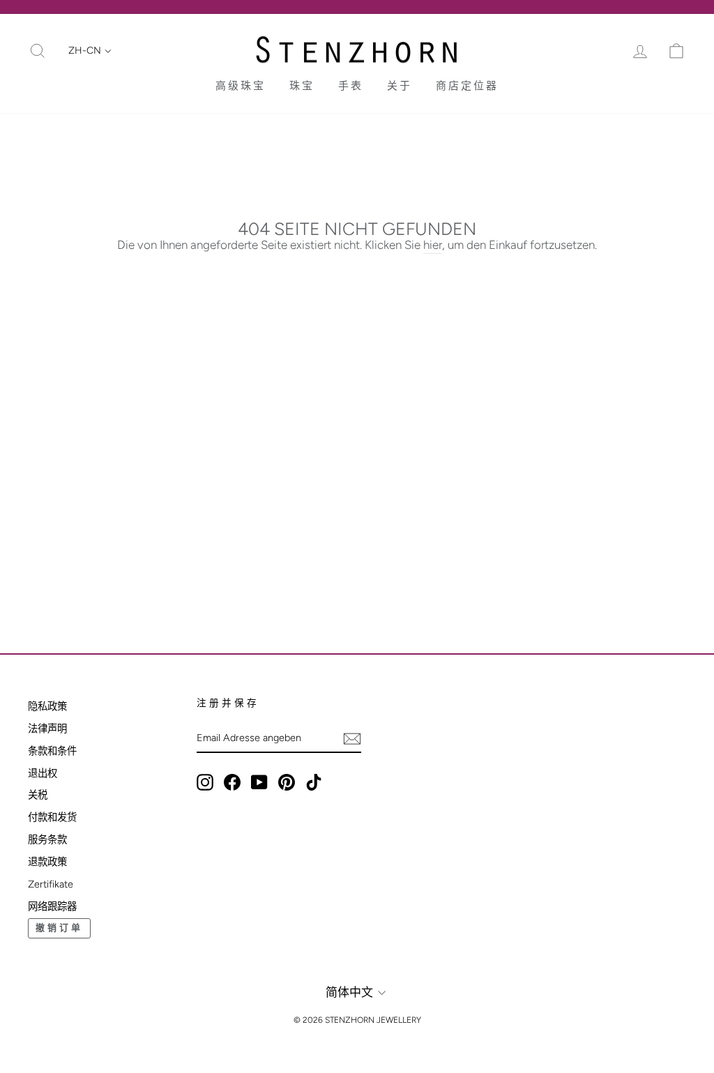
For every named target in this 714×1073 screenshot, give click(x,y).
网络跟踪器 (52, 906)
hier (432, 245)
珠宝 (301, 85)
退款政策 (47, 861)
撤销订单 (59, 927)
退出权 (42, 773)
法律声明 (47, 728)
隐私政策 (47, 706)
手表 (350, 85)
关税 (37, 795)
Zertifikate (50, 884)
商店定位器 (467, 85)
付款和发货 (52, 817)
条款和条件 (52, 751)
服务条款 (47, 839)
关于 (399, 85)
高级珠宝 (240, 85)
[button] (90, 51)
